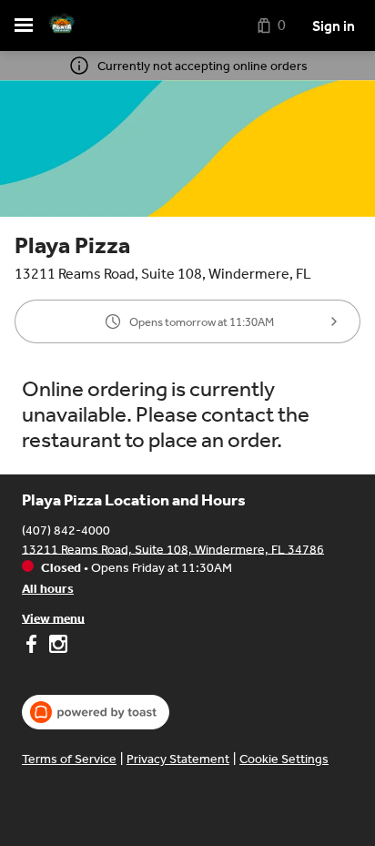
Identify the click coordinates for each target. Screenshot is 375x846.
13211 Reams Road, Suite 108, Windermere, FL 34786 (173, 548)
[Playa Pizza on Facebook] (33, 646)
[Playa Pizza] (61, 25)
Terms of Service (69, 759)
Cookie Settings (284, 759)
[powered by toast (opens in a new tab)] (95, 712)
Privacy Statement (178, 759)
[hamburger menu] (24, 25)
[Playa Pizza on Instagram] (56, 646)
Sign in (333, 26)
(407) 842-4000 (66, 529)
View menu (53, 618)
